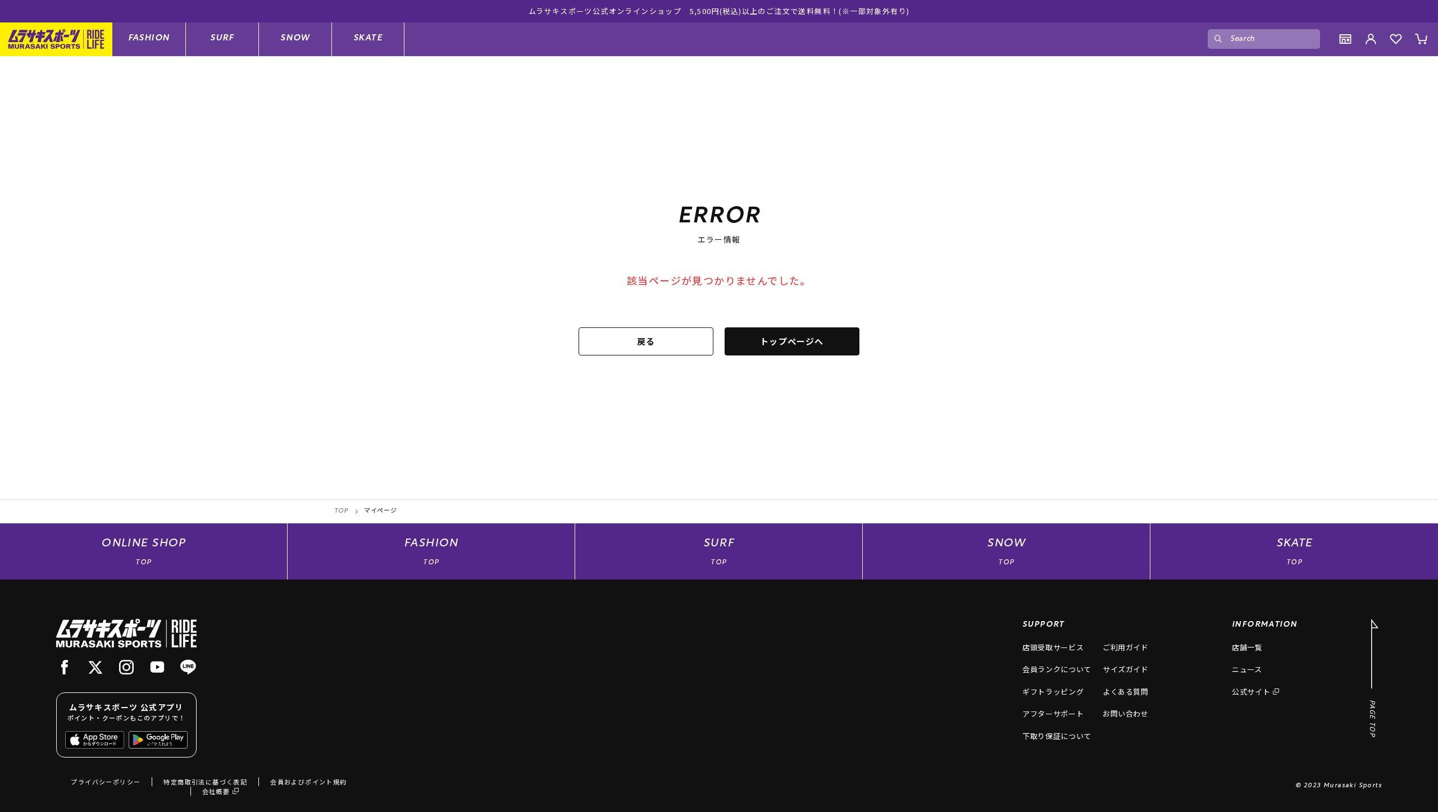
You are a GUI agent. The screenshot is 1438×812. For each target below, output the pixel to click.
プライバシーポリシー (105, 781)
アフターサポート (1053, 713)
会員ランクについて (1056, 669)
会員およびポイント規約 (308, 781)
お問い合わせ (1126, 713)
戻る (646, 341)
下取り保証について (1056, 736)
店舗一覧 (1247, 647)
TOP (341, 511)
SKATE (368, 38)
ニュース (1247, 669)
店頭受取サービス (1053, 647)
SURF (222, 38)
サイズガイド (1126, 669)
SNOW (295, 38)
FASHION (149, 38)
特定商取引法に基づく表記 (205, 781)
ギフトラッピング (1053, 691)
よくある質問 (1126, 691)
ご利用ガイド (1126, 647)
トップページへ (791, 341)
